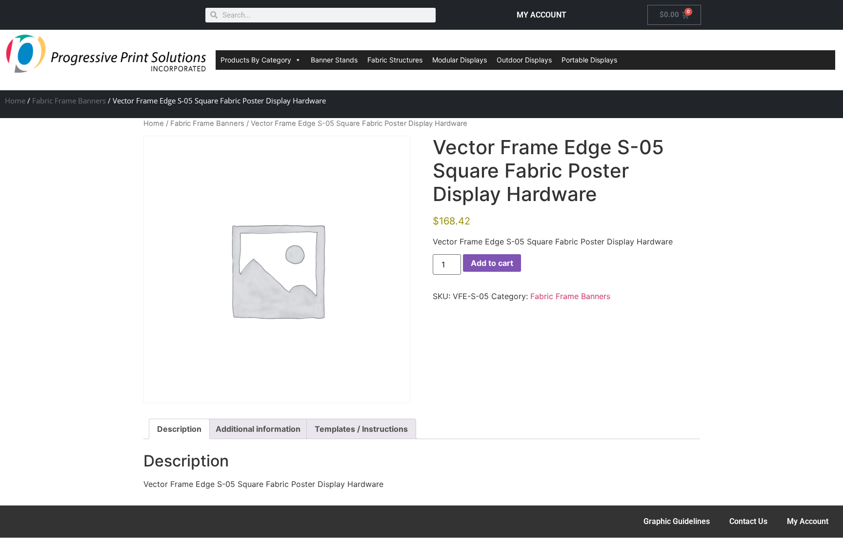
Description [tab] (179, 429)
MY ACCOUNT (541, 15)
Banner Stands (334, 60)
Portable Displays (589, 60)
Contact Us (748, 521)
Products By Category (256, 60)
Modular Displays (459, 60)
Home (15, 100)
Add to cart (492, 263)
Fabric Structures (394, 60)
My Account (807, 521)
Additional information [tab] (258, 429)
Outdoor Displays (524, 60)
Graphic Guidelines (676, 521)
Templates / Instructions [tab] (361, 429)
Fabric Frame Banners (69, 100)
